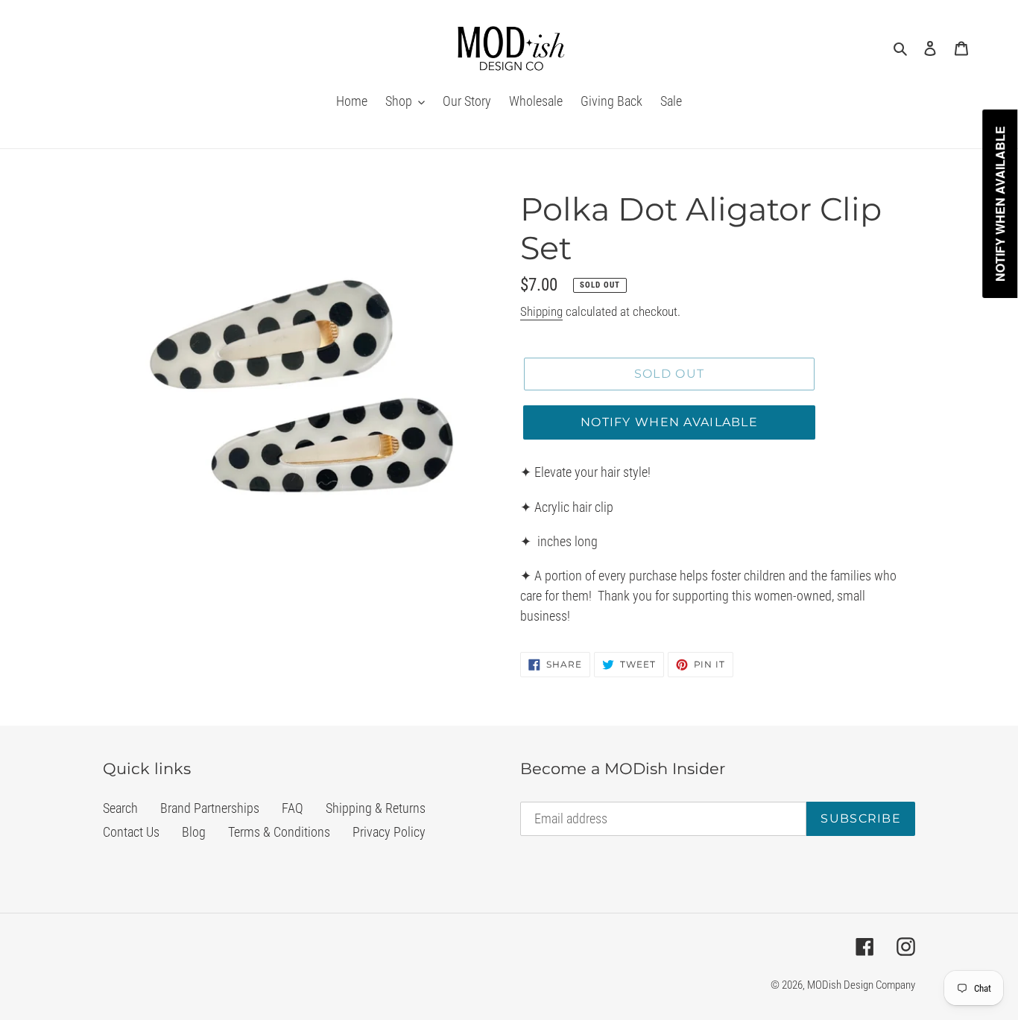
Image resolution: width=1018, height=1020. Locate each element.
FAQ (292, 808)
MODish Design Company (861, 985)
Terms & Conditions (279, 832)
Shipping (541, 311)
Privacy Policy (389, 832)
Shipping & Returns (376, 808)
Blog (194, 832)
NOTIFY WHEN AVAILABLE (669, 422)
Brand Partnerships (209, 808)
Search (120, 808)
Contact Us (131, 832)
